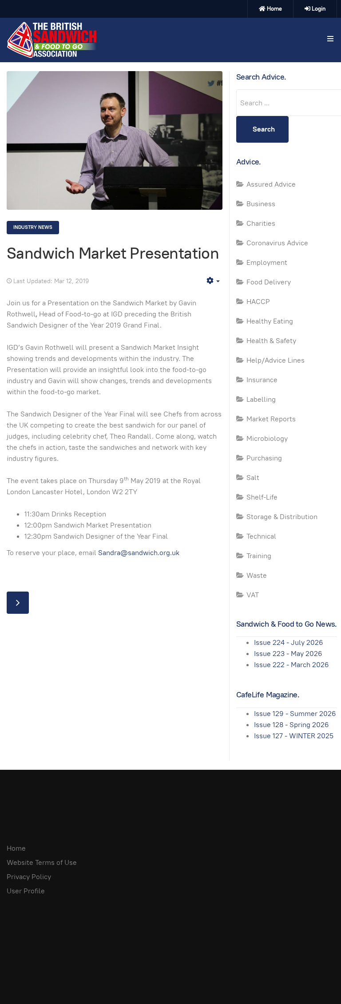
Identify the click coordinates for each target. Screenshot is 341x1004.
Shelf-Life (262, 497)
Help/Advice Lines (275, 360)
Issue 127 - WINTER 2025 (293, 735)
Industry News (32, 227)
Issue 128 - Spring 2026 (291, 724)
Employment (266, 262)
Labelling (261, 399)
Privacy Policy (29, 876)
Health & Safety (271, 340)
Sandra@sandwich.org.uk (138, 552)
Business (260, 203)
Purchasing (264, 458)
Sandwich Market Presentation (113, 253)
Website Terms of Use (42, 862)
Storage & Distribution (281, 516)
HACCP (258, 301)
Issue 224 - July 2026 (288, 642)
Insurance (262, 379)
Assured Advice (271, 184)
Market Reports (271, 419)
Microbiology (267, 438)
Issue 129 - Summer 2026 (295, 713)
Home (274, 8)
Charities (260, 223)
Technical (261, 536)
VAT (252, 595)
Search (264, 129)
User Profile (26, 891)
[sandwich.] (51, 40)
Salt (252, 477)
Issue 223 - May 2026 (288, 653)
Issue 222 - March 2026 (291, 664)
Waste (256, 575)
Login (318, 8)
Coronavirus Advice (277, 243)
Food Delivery (268, 282)
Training (258, 555)
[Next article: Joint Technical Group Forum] (18, 603)
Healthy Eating (269, 321)
